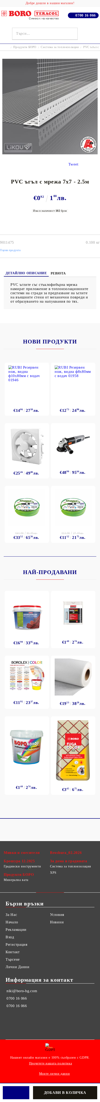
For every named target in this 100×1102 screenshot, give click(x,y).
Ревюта (58, 273)
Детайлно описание (26, 273)
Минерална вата (16, 880)
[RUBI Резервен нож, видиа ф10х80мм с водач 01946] (26, 383)
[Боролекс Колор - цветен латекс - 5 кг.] (26, 675)
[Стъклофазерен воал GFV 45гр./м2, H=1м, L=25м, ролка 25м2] (73, 677)
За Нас (11, 915)
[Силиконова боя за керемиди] (26, 614)
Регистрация (16, 944)
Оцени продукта (10, 250)
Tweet (73, 164)
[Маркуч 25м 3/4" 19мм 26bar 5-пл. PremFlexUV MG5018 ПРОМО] (26, 507)
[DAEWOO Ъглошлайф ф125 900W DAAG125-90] (73, 444)
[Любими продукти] (84, 34)
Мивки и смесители (22, 853)
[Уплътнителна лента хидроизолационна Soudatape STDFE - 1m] (73, 612)
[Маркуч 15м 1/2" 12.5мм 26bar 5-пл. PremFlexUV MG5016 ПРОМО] (73, 507)
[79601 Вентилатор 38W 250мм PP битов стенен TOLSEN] (26, 445)
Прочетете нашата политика (50, 1063)
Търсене (13, 959)
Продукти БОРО (24, 47)
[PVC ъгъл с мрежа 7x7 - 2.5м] (50, 153)
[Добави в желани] (16, 1092)
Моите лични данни (54, 1073)
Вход (10, 937)
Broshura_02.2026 (66, 853)
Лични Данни (18, 967)
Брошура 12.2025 (19, 861)
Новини (57, 922)
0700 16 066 (85, 15)
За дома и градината (68, 861)
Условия (57, 915)
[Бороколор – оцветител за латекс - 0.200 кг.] (26, 746)
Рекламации (16, 930)
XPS (53, 872)
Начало (12, 922)
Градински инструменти (22, 866)
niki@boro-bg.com (22, 991)
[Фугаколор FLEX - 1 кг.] (73, 750)
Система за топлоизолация (60, 47)
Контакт (13, 952)
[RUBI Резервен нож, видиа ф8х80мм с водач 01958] (73, 383)
